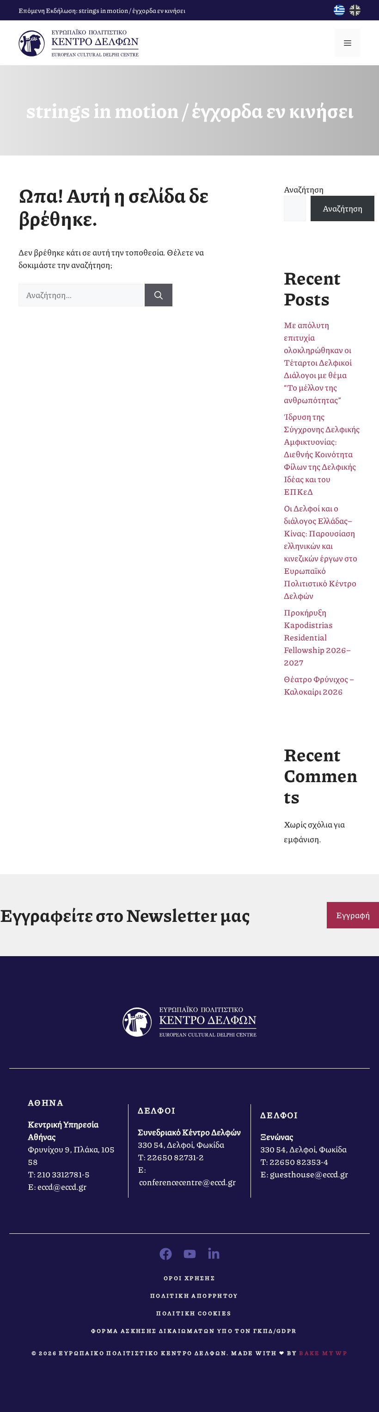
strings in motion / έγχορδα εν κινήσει (132, 10)
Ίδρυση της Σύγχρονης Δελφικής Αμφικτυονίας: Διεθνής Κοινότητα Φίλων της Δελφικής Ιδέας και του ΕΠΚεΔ (322, 454)
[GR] (339, 12)
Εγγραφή (353, 915)
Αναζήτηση (304, 189)
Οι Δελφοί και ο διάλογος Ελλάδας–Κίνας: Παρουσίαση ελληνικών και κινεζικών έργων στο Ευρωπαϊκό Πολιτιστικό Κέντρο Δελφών (320, 552)
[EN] (355, 12)
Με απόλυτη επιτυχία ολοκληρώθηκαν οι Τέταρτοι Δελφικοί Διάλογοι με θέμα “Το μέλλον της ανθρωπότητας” (318, 362)
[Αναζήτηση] (158, 295)
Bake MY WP (323, 1353)
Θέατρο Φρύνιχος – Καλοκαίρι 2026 (319, 685)
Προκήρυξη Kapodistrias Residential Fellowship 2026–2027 (317, 637)
